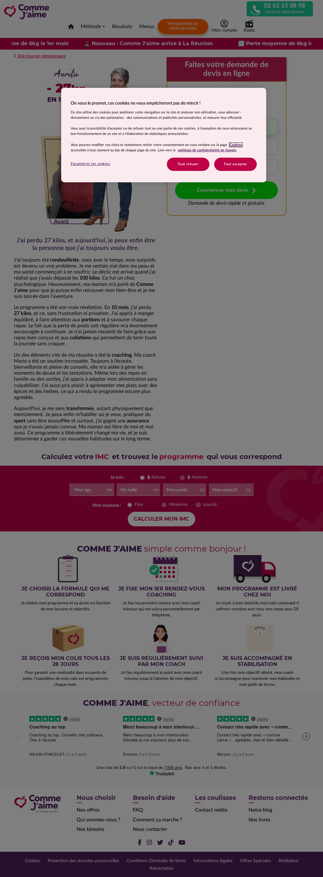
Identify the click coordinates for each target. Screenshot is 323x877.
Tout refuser (188, 164)
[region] (163, 135)
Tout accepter (235, 164)
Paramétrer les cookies (90, 164)
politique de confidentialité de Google (207, 150)
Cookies (236, 145)
